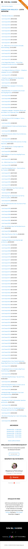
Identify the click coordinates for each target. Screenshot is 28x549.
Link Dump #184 (6, 231)
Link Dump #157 (6, 319)
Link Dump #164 (6, 298)
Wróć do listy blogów (7, 6)
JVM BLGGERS (10, 2)
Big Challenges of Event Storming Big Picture (13, 154)
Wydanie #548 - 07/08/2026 (14, 433)
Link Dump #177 (6, 259)
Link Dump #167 (6, 289)
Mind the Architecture (7, 15)
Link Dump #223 (6, 24)
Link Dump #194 (6, 182)
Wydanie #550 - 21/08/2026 (14, 429)
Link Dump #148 (6, 346)
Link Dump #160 (6, 310)
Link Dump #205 (6, 107)
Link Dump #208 (6, 98)
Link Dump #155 (6, 325)
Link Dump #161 (6, 307)
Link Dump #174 (6, 268)
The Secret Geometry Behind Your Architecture (14, 134)
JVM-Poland (19, 512)
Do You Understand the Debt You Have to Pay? (14, 203)
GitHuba (8, 512)
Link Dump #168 (6, 286)
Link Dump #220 (6, 33)
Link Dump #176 (6, 262)
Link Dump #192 (6, 192)
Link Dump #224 (6, 21)
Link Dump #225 (6, 18)
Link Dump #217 (6, 42)
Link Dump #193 (6, 185)
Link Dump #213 (6, 59)
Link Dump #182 (6, 245)
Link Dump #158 (6, 316)
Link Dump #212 (6, 67)
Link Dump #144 (6, 358)
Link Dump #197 (6, 173)
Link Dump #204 (6, 115)
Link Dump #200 (6, 151)
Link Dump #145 (6, 355)
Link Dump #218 (6, 39)
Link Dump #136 (6, 420)
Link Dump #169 (6, 283)
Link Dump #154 (6, 328)
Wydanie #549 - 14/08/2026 (14, 431)
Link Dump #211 (6, 75)
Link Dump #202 (6, 131)
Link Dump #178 (6, 257)
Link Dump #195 (6, 179)
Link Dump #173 (6, 271)
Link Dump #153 (6, 331)
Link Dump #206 (6, 104)
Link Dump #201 (6, 138)
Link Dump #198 (6, 165)
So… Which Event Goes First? (9, 162)
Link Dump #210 (6, 83)
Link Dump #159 (6, 313)
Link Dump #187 (6, 217)
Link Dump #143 (6, 366)
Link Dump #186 (6, 220)
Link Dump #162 (6, 304)
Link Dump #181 (6, 248)
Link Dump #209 (6, 95)
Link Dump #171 (6, 277)
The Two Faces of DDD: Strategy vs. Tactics (13, 118)
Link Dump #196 (6, 176)
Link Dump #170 (6, 280)
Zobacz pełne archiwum (14, 440)
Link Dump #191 (6, 200)
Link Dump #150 (6, 340)
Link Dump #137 (6, 413)
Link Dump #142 (6, 373)
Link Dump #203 (6, 123)
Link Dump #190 (6, 208)
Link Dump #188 (6, 214)
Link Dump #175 (6, 265)
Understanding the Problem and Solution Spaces (14, 126)
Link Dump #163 (6, 301)
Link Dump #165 (6, 295)
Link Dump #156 (6, 322)
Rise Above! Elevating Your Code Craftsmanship (14, 416)
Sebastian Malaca (9, 9)
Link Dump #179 (6, 254)
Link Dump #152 (6, 334)
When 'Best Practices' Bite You (10, 234)
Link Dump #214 (6, 56)
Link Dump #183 (6, 237)
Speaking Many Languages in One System (12, 86)
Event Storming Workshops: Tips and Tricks (13, 376)
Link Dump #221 (6, 30)
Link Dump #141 (6, 381)
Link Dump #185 (6, 223)
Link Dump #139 (6, 397)
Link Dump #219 (6, 36)
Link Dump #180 (6, 251)
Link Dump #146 (6, 352)
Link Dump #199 (6, 159)
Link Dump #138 (6, 405)
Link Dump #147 (6, 349)
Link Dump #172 (6, 274)
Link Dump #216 (6, 50)
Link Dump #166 (6, 292)
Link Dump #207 (6, 101)
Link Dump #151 (6, 337)
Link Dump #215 (6, 53)
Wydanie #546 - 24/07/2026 (14, 437)
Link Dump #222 (6, 27)
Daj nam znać (14, 454)
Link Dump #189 (6, 211)
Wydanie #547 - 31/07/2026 (14, 435)
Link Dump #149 (6, 343)
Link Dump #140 (6, 389)
